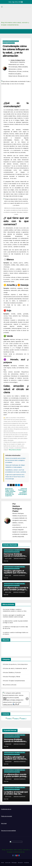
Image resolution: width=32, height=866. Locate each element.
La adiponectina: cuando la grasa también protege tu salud (16, 590)
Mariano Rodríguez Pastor (18, 60)
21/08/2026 (8, 744)
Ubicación (20, 862)
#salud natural (13, 76)
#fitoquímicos (12, 71)
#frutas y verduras (22, 71)
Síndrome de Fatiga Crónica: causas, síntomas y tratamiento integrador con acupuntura (10, 492)
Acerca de (7, 862)
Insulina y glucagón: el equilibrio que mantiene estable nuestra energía (15, 573)
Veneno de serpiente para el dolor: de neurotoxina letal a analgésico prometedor (15, 460)
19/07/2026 (8, 796)
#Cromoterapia (13, 67)
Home (2, 862)
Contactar (26, 862)
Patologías (14, 862)
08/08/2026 (8, 761)
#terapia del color (23, 76)
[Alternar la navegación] (29, 31)
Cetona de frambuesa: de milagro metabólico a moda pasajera (22, 491)
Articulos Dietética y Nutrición (10, 41)
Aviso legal (4, 823)
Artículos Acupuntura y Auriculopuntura (15, 664)
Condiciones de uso (6, 809)
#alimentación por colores (16, 64)
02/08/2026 (8, 779)
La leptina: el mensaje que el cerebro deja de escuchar (16, 794)
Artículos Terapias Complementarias (14, 680)
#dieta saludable (23, 67)
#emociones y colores (15, 69)
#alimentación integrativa (17, 62)
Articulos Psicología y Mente (11, 676)
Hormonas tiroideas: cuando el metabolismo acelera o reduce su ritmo (15, 556)
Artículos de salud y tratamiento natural (14, 549)
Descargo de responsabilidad (8, 830)
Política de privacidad (6, 816)
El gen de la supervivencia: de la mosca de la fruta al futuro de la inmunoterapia (14, 476)
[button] (24, 31)
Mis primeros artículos (8, 43)
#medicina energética (15, 73)
